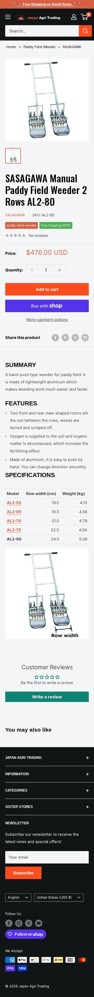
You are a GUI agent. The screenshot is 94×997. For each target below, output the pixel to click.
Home (11, 47)
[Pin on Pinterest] (65, 337)
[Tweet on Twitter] (75, 337)
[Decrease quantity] (31, 270)
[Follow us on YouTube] (38, 923)
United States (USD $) (54, 897)
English (14, 897)
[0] (84, 17)
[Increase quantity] (59, 270)
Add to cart (47, 289)
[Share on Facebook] (55, 337)
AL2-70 (14, 520)
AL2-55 (14, 502)
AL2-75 (14, 529)
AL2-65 (14, 511)
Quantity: (14, 269)
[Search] (85, 31)
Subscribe (23, 872)
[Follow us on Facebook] (9, 923)
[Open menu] (7, 17)
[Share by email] (85, 337)
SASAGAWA (71, 47)
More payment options (47, 319)
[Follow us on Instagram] (18, 923)
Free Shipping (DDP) (56, 225)
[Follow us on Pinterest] (28, 923)
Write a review (47, 696)
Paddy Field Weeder (40, 47)
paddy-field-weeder (21, 225)
